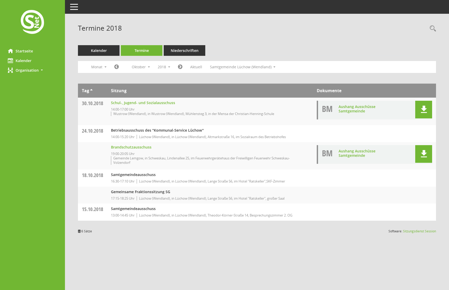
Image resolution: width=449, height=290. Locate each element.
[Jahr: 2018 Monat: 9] (116, 67)
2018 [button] (162, 66)
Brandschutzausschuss (131, 147)
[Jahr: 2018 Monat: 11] (180, 67)
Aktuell (196, 66)
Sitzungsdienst (419, 231)
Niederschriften (185, 50)
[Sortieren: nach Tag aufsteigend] (91, 90)
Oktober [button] (139, 66)
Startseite (24, 51)
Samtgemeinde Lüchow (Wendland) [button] (241, 66)
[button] (32, 70)
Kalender (23, 60)
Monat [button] (97, 66)
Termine (142, 50)
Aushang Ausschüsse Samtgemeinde (357, 108)
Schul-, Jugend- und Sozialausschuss (143, 102)
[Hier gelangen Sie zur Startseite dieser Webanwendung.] (32, 22)
